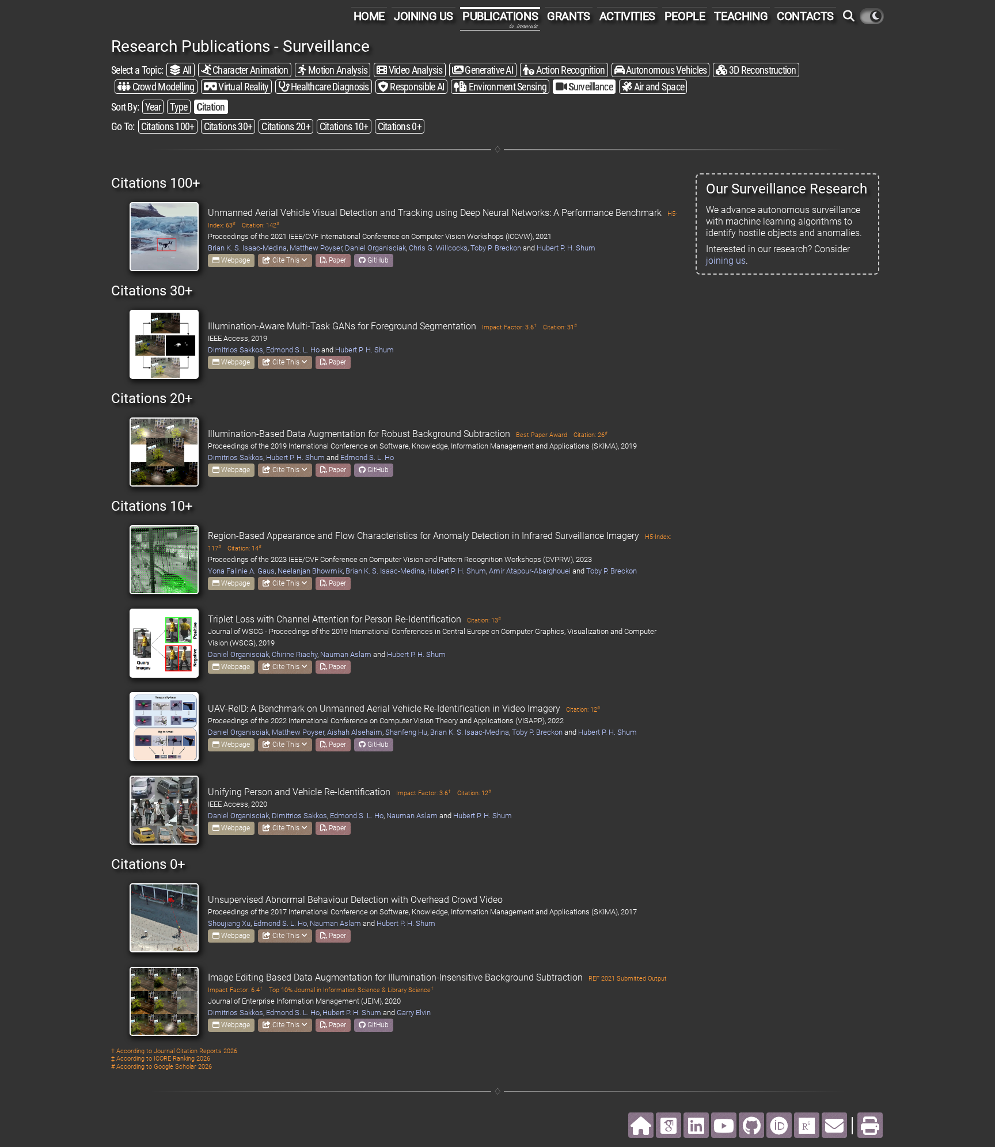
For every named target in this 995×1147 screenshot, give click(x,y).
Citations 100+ (168, 126)
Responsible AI (416, 87)
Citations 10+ (344, 126)
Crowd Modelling (162, 87)
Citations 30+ (228, 126)
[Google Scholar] (668, 1125)
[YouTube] (723, 1125)
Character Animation (249, 70)
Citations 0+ (399, 126)
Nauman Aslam (345, 654)
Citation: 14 (244, 548)
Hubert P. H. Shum (566, 248)
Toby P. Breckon (495, 248)
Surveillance (590, 87)
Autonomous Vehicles (665, 70)
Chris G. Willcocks (438, 248)
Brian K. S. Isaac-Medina (247, 248)
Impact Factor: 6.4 (235, 990)
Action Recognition (569, 70)
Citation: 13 (484, 620)
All (185, 70)
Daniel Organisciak (375, 248)
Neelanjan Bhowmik (310, 571)
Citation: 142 (260, 225)
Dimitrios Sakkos (235, 349)
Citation (211, 107)
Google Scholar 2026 (183, 1066)
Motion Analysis (336, 70)
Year (153, 107)
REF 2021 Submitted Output (627, 978)
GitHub (377, 260)
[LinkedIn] (696, 1125)
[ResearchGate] (806, 1125)
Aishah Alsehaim (354, 732)
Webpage (234, 260)
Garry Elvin (414, 1012)
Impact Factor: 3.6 (509, 327)
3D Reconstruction (761, 70)
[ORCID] (779, 1125)
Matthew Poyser (316, 248)
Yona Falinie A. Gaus (241, 571)
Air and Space (658, 87)
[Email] (834, 1125)
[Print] (870, 1125)
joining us (726, 260)
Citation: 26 (590, 435)
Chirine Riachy (294, 654)
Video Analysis (415, 70)
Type (178, 107)
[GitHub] (751, 1125)
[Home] (641, 1125)
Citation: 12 (583, 709)
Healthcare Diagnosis (329, 87)
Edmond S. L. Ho (293, 349)
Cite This (286, 260)
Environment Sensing (506, 87)
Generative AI (488, 70)
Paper (336, 260)
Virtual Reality (242, 87)
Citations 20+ (285, 126)
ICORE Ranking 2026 (182, 1058)
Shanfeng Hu (406, 732)
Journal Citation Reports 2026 (195, 1051)
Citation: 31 (560, 327)
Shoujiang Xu (229, 923)
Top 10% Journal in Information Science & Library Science (351, 990)
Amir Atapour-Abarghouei (530, 571)
